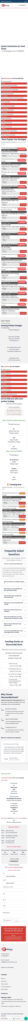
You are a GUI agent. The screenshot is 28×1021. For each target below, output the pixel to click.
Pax (4, 893)
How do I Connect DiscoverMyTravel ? (13, 563)
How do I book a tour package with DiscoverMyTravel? (12, 596)
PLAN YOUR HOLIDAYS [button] (13, 938)
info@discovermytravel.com (6, 1)
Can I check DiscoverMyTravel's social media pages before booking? (13, 631)
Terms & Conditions (6, 986)
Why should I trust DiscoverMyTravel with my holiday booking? (13, 589)
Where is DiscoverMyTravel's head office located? (12, 624)
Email (4, 905)
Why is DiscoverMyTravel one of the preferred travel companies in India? (13, 617)
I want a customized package (14, 414)
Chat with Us (18, 1018)
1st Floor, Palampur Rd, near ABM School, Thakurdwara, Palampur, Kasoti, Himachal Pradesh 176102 (13, 1001)
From (4, 880)
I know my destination (14, 407)
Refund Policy (4, 989)
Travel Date (8, 887)
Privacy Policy (4, 984)
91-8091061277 (22, 5)
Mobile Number (6, 912)
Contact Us (3, 981)
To (3, 873)
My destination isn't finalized (14, 410)
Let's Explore (4, 1018)
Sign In (25, 1)
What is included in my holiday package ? (14, 582)
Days (4, 899)
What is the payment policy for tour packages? (13, 610)
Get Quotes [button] (23, 156)
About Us (3, 978)
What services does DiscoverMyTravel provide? (13, 603)
